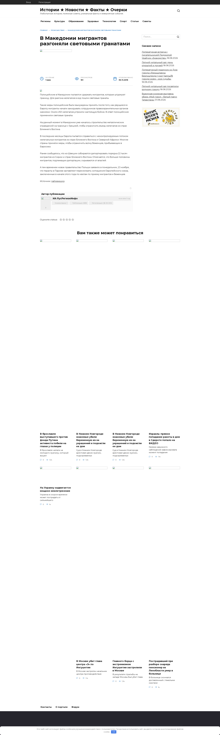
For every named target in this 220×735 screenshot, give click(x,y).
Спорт (123, 21)
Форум (75, 707)
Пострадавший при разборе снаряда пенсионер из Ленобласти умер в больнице (161, 667)
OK (113, 732)
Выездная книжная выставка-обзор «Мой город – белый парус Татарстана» (159, 97)
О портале (62, 707)
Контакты (46, 707)
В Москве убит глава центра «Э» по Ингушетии (89, 664)
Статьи (135, 21)
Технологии (109, 21)
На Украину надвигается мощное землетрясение (55, 489)
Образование (76, 21)
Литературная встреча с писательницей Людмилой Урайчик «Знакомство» (157, 55)
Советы (146, 21)
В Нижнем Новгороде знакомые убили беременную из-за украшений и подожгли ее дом (90, 440)
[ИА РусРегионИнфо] (45, 201)
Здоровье (93, 21)
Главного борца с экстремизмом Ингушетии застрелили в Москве (127, 666)
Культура (59, 21)
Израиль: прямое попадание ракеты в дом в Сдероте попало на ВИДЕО (164, 438)
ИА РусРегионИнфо (65, 198)
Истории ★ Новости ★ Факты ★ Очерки (83, 9)
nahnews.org (58, 181)
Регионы (46, 21)
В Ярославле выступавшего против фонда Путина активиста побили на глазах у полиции (54, 440)
